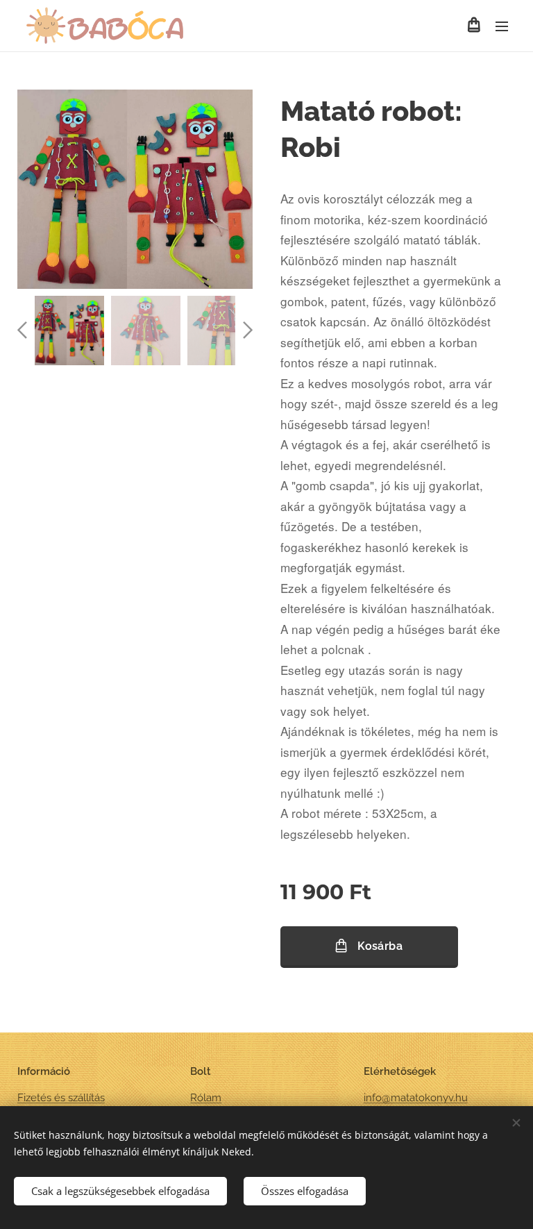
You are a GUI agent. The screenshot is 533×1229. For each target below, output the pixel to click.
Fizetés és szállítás (61, 1098)
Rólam (205, 1098)
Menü (502, 26)
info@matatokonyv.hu (416, 1098)
